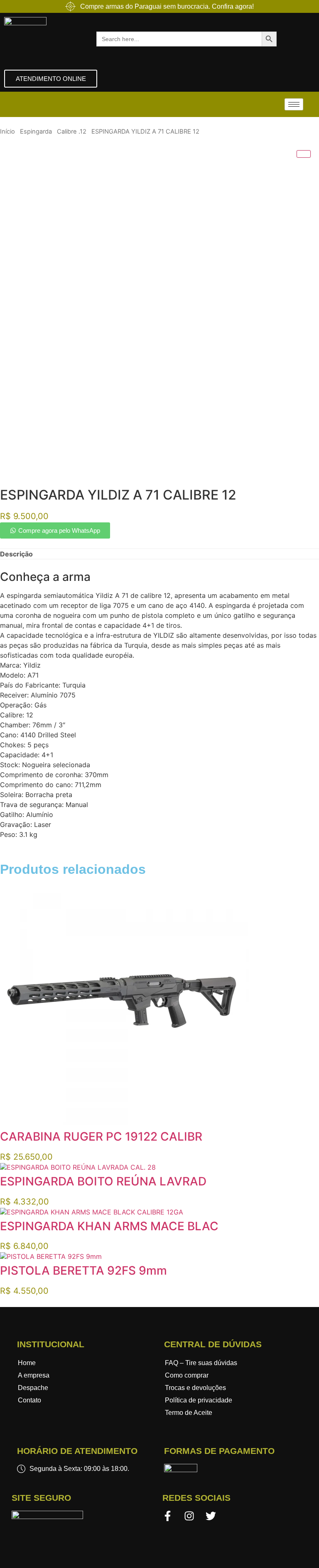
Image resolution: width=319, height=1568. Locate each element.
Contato (29, 1400)
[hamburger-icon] (294, 104)
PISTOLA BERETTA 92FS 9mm (83, 1270)
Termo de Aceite (188, 1412)
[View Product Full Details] (124, 1122)
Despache (33, 1387)
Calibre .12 (71, 131)
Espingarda (36, 131)
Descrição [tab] (16, 554)
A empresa (33, 1375)
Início (7, 131)
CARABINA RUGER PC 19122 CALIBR (101, 1136)
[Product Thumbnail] (304, 154)
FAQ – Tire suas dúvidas (201, 1362)
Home (27, 1362)
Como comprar (187, 1375)
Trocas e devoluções (195, 1387)
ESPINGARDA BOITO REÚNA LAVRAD (103, 1181)
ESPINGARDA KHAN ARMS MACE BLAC (109, 1226)
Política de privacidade (198, 1400)
